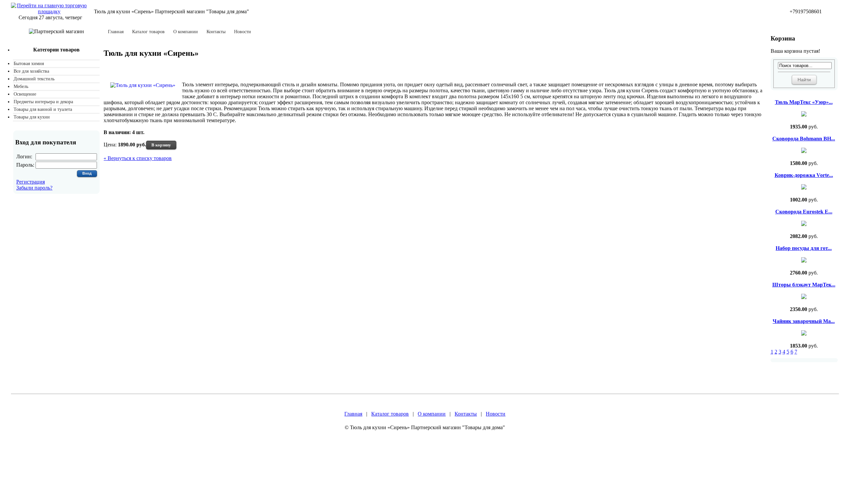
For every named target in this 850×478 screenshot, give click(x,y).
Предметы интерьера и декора (43, 101)
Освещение (25, 94)
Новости (242, 32)
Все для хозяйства (31, 71)
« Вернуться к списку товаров (138, 158)
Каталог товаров (148, 32)
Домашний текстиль (34, 78)
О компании (185, 32)
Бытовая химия (29, 63)
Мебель (21, 86)
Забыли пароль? (34, 188)
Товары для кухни (32, 117)
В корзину (161, 144)
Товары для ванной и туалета (43, 109)
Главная (116, 32)
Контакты (216, 32)
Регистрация (30, 182)
